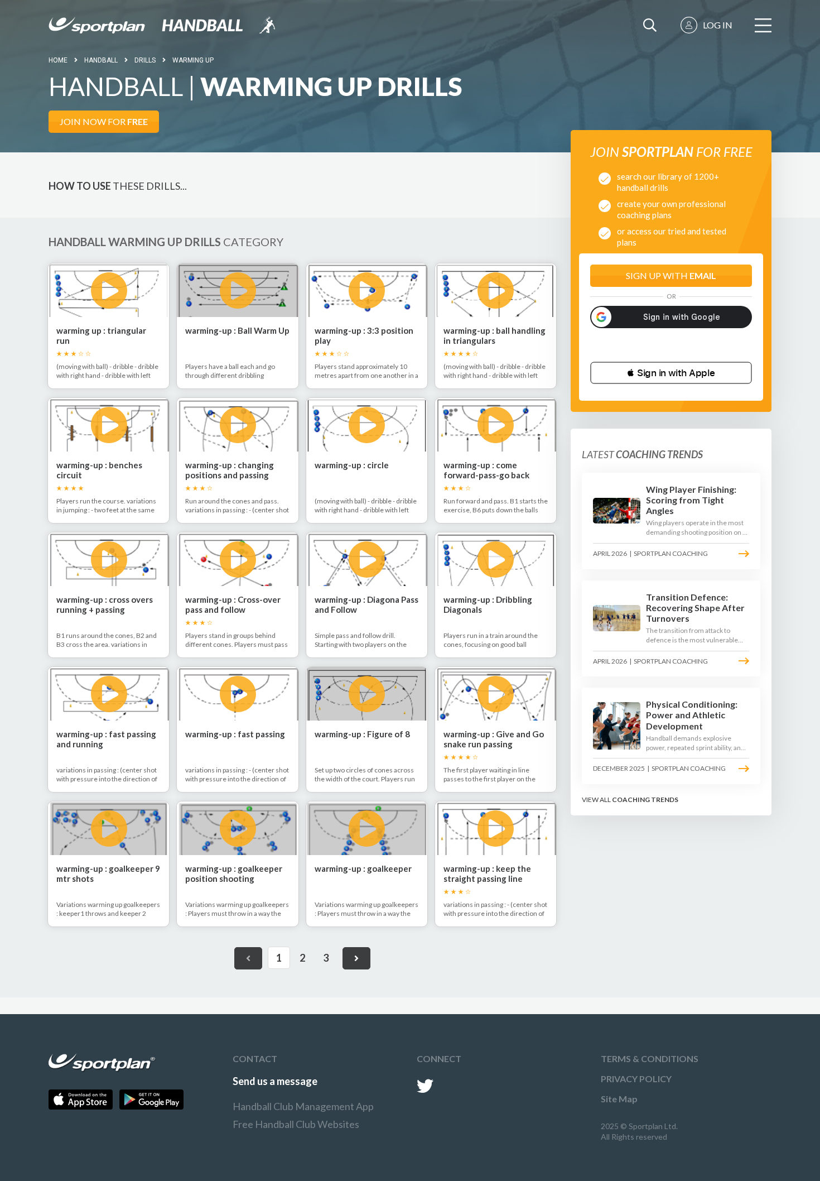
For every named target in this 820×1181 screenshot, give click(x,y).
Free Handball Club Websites (296, 1124)
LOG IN (717, 25)
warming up (193, 60)
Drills (145, 60)
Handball (101, 60)
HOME (58, 60)
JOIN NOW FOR (104, 121)
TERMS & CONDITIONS (649, 1058)
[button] (671, 373)
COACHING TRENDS (645, 799)
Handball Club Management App (303, 1106)
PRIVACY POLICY (636, 1078)
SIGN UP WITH (671, 275)
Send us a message (275, 1081)
